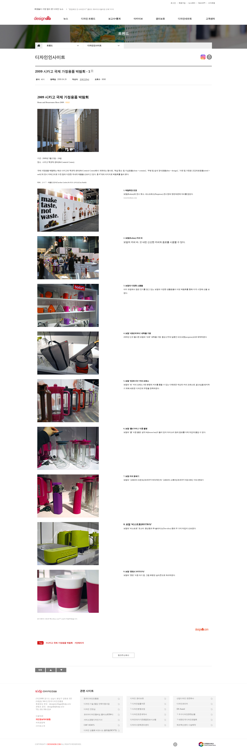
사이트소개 (40, 726)
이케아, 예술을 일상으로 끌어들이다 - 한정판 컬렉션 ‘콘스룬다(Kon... (94, 9)
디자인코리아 (182, 704)
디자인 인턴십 (89, 709)
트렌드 (50, 45)
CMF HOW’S (89, 725)
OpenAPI (201, 3)
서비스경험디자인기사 (93, 720)
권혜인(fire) (84, 79)
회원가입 (182, 3)
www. (130, 198)
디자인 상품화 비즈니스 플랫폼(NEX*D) (100, 730)
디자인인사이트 (94, 45)
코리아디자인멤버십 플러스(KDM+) (98, 714)
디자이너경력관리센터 (139, 725)
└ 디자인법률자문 (137, 704)
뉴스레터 (191, 3)
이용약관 (39, 716)
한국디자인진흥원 (41, 3)
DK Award (181, 709)
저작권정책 (40, 723)
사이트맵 (211, 3)
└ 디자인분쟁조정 (137, 709)
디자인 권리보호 (137, 698)
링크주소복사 (123, 655)
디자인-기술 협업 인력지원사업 (97, 704)
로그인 (173, 3)
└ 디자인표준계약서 (138, 714)
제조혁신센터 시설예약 (186, 725)
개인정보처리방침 (43, 719)
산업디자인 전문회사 (185, 698)
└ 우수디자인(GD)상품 (186, 714)
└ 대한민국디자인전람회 (187, 720)
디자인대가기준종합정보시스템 (143, 720)
